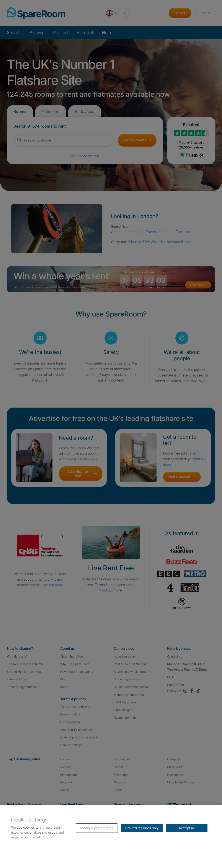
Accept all (187, 828)
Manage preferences (97, 828)
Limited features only (142, 828)
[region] (111, 828)
